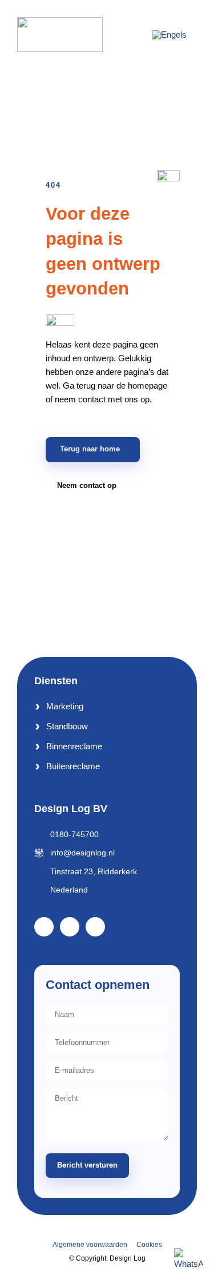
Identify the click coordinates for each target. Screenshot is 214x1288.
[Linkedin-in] (69, 926)
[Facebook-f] (44, 926)
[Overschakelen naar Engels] (169, 34)
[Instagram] (95, 926)
